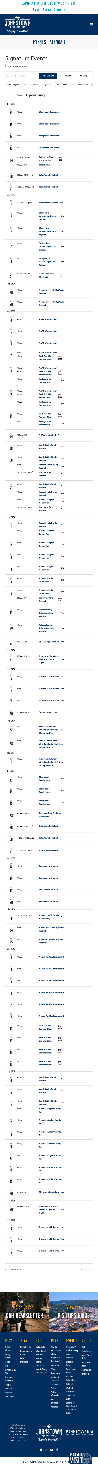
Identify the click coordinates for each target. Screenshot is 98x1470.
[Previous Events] (6, 95)
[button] (91, 24)
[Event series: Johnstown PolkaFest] (32, 175)
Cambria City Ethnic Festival (42, 4)
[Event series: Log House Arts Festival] (32, 472)
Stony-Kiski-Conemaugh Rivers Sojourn (47, 216)
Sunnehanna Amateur (48, 866)
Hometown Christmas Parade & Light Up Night (48, 659)
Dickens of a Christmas (49, 676)
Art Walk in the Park (47, 435)
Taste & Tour (44, 164)
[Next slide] (92, 84)
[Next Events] (11, 95)
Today (19, 95)
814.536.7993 (20, 1434)
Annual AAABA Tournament (51, 956)
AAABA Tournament (48, 319)
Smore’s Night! (45, 712)
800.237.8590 (18, 1437)
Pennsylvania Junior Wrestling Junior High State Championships (51, 729)
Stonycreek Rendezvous (49, 112)
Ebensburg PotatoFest (49, 641)
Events (8, 66)
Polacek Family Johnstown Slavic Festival (46, 613)
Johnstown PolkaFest (48, 175)
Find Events (48, 75)
